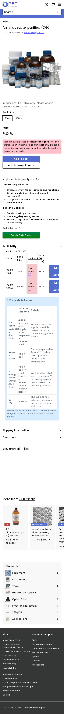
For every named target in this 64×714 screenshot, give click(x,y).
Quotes (35, 656)
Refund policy (9, 663)
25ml (7, 118)
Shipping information (16, 430)
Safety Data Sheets (12, 674)
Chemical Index (10, 678)
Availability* (35, 258)
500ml (19, 118)
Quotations (10, 437)
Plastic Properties (11, 690)
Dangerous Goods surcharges (18, 686)
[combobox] (32, 12)
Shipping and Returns (43, 644)
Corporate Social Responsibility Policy (13, 646)
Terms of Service (11, 659)
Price (6, 127)
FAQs (34, 640)
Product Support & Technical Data (20, 682)
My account (38, 664)
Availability (10, 246)
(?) (29, 274)
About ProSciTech (12, 640)
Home (5, 22)
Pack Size (8, 112)
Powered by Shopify (35, 707)
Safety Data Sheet (21, 235)
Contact (36, 660)
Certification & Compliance (46, 648)
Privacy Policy (9, 655)
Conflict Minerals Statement (16, 651)
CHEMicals (27, 499)
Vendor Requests (41, 652)
